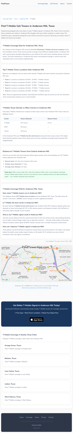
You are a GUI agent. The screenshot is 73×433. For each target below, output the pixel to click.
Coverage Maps (43, 4)
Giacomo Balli (36, 425)
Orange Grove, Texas (13, 345)
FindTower (5, 3)
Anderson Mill (24, 19)
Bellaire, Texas (10, 358)
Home (21, 417)
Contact (69, 4)
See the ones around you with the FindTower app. (36, 288)
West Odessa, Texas (13, 397)
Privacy (43, 417)
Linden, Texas (10, 384)
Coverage (29, 417)
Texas (16, 19)
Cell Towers (54, 4)
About (62, 4)
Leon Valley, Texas (12, 371)
